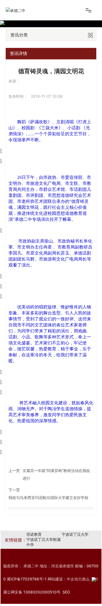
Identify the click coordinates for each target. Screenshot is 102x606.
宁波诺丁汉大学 (75, 534)
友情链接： (15, 540)
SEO (66, 592)
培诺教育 (34, 534)
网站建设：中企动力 (65, 579)
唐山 (85, 579)
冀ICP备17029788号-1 (27, 579)
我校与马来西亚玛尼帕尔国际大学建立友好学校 (48, 497)
